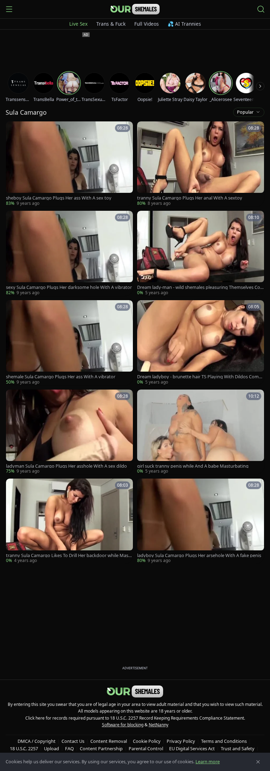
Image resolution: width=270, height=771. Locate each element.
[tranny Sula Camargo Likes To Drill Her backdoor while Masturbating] (69, 521)
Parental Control (146, 748)
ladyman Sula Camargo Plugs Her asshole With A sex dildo (66, 466)
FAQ (69, 748)
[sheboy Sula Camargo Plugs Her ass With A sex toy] (69, 164)
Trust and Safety (238, 748)
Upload (51, 748)
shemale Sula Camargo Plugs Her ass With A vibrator (60, 376)
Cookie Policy (147, 741)
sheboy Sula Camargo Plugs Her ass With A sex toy (58, 198)
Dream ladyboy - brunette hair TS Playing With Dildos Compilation (200, 376)
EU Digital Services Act (192, 748)
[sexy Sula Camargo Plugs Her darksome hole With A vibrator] (69, 253)
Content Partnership (101, 748)
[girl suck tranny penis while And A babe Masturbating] (200, 432)
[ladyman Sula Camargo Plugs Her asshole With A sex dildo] (69, 432)
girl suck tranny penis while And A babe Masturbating (193, 466)
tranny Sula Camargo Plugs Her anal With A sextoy (189, 198)
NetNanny (158, 725)
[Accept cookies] (258, 762)
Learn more (207, 761)
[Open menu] (9, 9)
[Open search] (261, 9)
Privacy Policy (181, 741)
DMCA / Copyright (37, 741)
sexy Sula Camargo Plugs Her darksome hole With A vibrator (69, 287)
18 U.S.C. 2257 (24, 748)
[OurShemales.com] (135, 9)
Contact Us (73, 741)
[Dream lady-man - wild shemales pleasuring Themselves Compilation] (200, 253)
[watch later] (14, 129)
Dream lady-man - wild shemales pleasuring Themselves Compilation (198, 287)
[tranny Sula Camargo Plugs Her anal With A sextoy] (200, 164)
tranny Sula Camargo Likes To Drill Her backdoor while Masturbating (69, 555)
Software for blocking (122, 725)
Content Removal (108, 741)
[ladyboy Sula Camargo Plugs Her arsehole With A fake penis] (200, 521)
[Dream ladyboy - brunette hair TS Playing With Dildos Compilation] (200, 342)
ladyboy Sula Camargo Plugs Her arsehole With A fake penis (199, 555)
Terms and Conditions (224, 741)
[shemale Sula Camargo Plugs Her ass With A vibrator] (69, 342)
